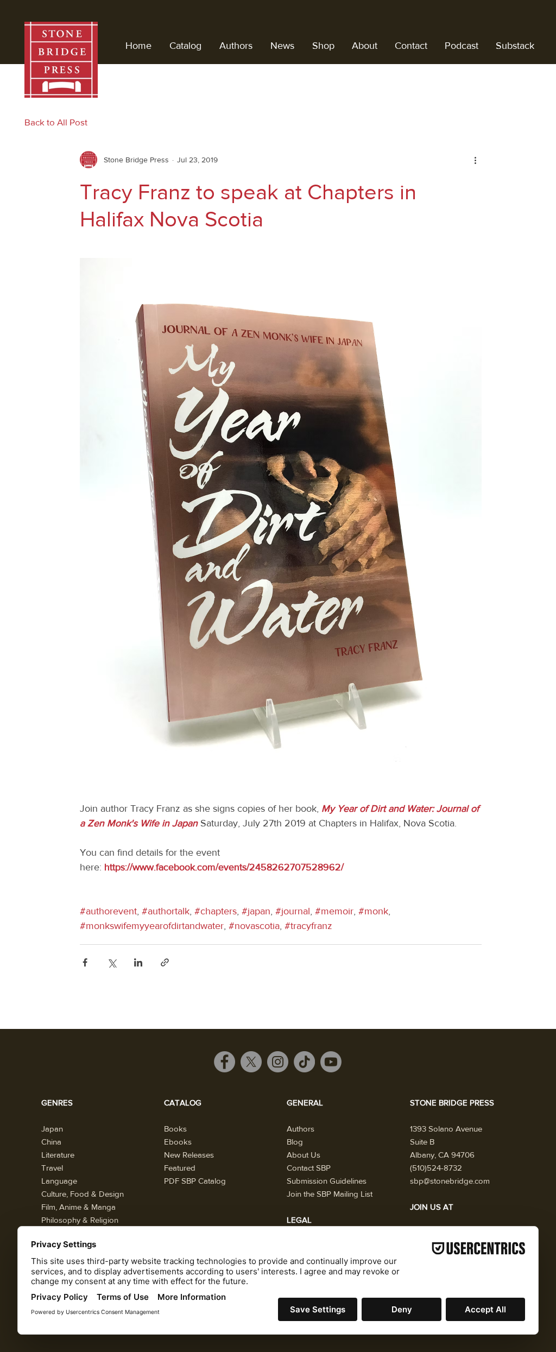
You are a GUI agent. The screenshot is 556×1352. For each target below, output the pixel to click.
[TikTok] (304, 1061)
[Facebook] (224, 1061)
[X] (251, 1061)
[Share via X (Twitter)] (111, 962)
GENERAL (305, 1102)
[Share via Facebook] (85, 962)
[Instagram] (277, 1061)
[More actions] (475, 159)
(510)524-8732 (436, 1167)
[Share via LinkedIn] (138, 962)
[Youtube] (331, 1061)
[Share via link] (165, 962)
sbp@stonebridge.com (450, 1180)
